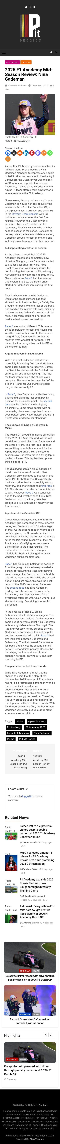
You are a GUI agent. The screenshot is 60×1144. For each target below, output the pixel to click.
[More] (8, 159)
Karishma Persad (30, 869)
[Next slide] (50, 1035)
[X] (14, 153)
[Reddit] (20, 153)
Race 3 (45, 635)
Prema (10, 739)
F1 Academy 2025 (35, 727)
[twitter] (26, 7)
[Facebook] (8, 153)
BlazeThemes (37, 1139)
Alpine (19, 721)
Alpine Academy (37, 721)
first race (46, 485)
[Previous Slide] (46, 1035)
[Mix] (44, 153)
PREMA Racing (27, 739)
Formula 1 (25, 971)
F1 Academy (12, 62)
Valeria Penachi (29, 842)
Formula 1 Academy (18, 733)
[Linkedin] (26, 153)
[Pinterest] (32, 153)
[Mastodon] (38, 153)
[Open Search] (51, 52)
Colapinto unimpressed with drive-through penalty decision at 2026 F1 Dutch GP (28, 1070)
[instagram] (30, 7)
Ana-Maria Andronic (17, 85)
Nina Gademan (42, 733)
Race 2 (9, 326)
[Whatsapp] (50, 153)
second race (17, 587)
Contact (43, 1105)
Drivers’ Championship (25, 213)
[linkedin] (34, 7)
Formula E (25, 1014)
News (36, 971)
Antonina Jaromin (30, 922)
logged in (27, 796)
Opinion (26, 62)
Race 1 (28, 278)
